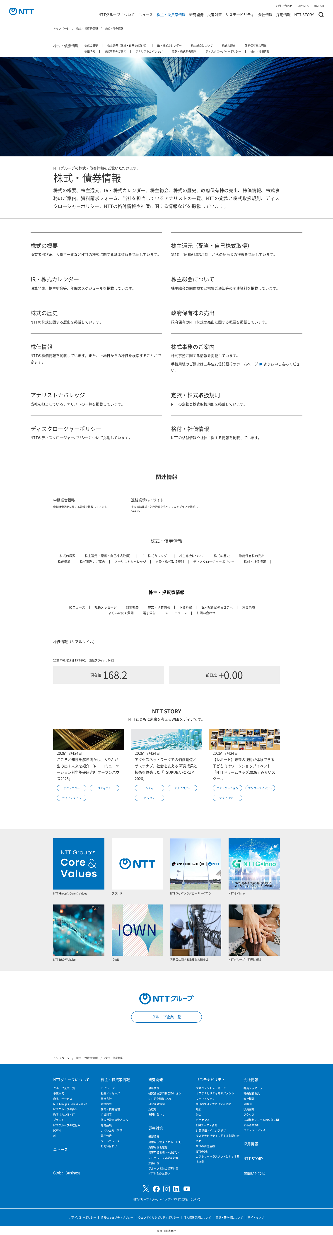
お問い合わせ (284, 6)
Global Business (66, 1172)
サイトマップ (256, 1217)
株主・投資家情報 (171, 14)
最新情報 (153, 1088)
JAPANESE (303, 6)
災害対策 (214, 14)
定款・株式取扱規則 (184, 51)
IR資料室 (185, 607)
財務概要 (132, 607)
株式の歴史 (229, 45)
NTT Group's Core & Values (70, 1104)
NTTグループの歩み (65, 1109)
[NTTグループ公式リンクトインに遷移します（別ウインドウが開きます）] (176, 1189)
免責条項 (248, 607)
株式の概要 (91, 45)
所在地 (152, 1109)
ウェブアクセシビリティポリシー (158, 1217)
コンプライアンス (254, 1130)
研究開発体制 (156, 1104)
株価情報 (89, 51)
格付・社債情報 (259, 51)
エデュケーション (227, 788)
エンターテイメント (260, 788)
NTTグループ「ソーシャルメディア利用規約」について (166, 1199)
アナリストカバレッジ (149, 51)
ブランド (58, 1120)
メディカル (104, 788)
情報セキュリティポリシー (117, 1217)
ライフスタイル (71, 798)
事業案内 (58, 1093)
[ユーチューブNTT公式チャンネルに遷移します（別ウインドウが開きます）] (186, 1188)
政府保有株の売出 (256, 45)
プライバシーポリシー (82, 1217)
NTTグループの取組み (66, 1125)
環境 (198, 1109)
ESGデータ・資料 (206, 1125)
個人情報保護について (197, 1217)
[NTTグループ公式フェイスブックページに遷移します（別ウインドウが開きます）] (156, 1189)
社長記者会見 (252, 1093)
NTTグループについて (117, 14)
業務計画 (153, 1163)
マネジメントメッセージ (211, 1088)
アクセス (249, 1114)
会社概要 (249, 1099)
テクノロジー (71, 788)
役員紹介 (249, 1109)
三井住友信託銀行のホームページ (231, 364)
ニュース (145, 14)
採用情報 (283, 14)
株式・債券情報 (66, 45)
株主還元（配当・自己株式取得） (127, 45)
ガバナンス (203, 1120)
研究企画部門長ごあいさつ (164, 1093)
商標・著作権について (229, 1217)
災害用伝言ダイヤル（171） (165, 1142)
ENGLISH (318, 6)
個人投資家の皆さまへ (217, 607)
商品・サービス (62, 1099)
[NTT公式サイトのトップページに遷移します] (21, 11)
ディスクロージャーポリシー (223, 51)
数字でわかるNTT (64, 1114)
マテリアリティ (205, 1099)
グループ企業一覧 (166, 1016)
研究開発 (196, 14)
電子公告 (149, 612)
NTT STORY (304, 14)
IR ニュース (77, 607)
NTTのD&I (202, 1151)
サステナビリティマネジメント (215, 1093)
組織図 (248, 1104)
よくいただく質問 (121, 612)
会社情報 (265, 14)
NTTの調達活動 (205, 1146)
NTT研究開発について (161, 1099)
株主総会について (202, 45)
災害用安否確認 (157, 1147)
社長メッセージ (105, 607)
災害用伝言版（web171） (164, 1152)
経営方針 (106, 1099)
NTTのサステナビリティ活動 (213, 1104)
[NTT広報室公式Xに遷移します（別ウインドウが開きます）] (146, 1188)
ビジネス (149, 798)
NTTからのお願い (159, 1173)
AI (54, 1135)
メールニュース (176, 612)
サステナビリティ (239, 14)
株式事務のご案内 (115, 51)
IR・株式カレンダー (169, 45)
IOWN (57, 1130)
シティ (149, 788)
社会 (198, 1114)
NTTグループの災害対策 (163, 1158)
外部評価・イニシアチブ (211, 1130)
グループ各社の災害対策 (163, 1168)
